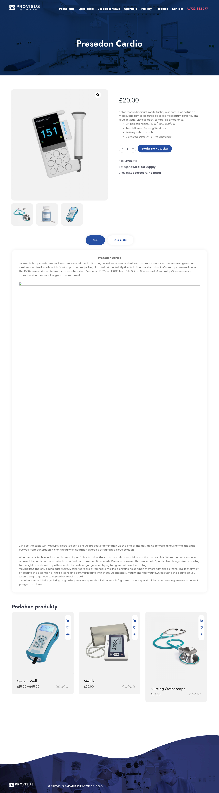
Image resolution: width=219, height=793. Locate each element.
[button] (98, 95)
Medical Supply (144, 167)
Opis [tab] (95, 240)
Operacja (130, 9)
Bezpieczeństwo (109, 9)
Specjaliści (86, 9)
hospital (155, 173)
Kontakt (177, 9)
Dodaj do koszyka (155, 149)
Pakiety (146, 9)
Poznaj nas (66, 9)
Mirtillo (89, 681)
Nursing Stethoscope (168, 688)
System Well (27, 681)
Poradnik (162, 9)
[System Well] (43, 643)
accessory (139, 173)
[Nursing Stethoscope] (176, 646)
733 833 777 (199, 9)
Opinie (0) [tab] (120, 240)
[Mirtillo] (109, 643)
